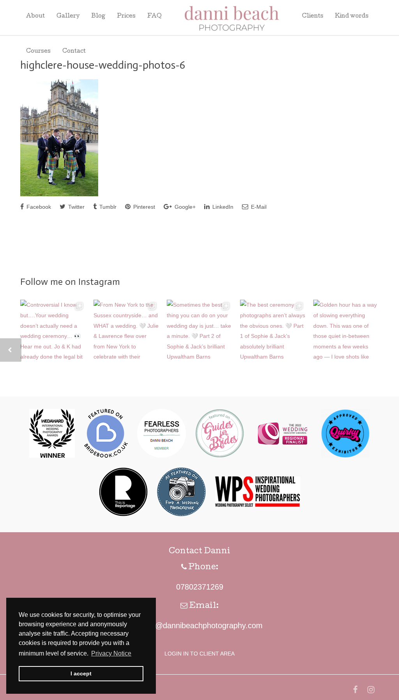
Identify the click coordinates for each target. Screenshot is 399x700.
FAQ (154, 16)
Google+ (184, 207)
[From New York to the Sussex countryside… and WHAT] (126, 332)
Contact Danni (199, 552)
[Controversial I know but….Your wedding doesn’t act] (53, 332)
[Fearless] (161, 456)
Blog (98, 16)
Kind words (352, 16)
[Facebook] (355, 690)
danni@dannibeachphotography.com (199, 625)
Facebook (38, 207)
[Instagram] (371, 690)
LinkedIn (222, 207)
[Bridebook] (106, 456)
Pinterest (143, 207)
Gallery (67, 16)
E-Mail (258, 207)
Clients (312, 16)
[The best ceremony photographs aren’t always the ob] (272, 332)
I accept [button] (81, 673)
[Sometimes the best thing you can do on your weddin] (199, 332)
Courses (38, 51)
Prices (126, 16)
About (35, 16)
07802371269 (199, 587)
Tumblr (107, 207)
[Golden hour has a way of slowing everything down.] (346, 332)
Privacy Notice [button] (111, 653)
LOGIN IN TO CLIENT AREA (199, 653)
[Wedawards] (52, 456)
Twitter (76, 207)
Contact (74, 51)
